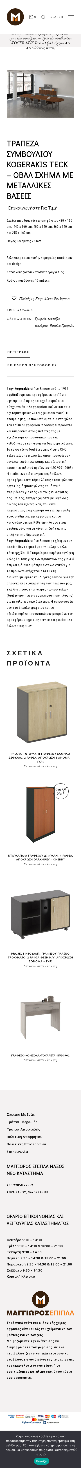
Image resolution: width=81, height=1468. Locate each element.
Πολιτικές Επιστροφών (26, 1144)
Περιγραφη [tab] (18, 352)
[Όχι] (75, 1449)
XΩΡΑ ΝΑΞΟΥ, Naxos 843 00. (28, 1192)
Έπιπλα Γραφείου (61, 325)
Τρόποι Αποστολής (23, 1129)
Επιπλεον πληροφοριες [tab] (32, 365)
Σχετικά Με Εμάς (21, 1114)
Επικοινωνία (17, 1151)
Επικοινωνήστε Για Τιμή (32, 208)
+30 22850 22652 (20, 1185)
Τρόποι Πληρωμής (22, 1121)
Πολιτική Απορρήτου (25, 1136)
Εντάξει (41, 1461)
